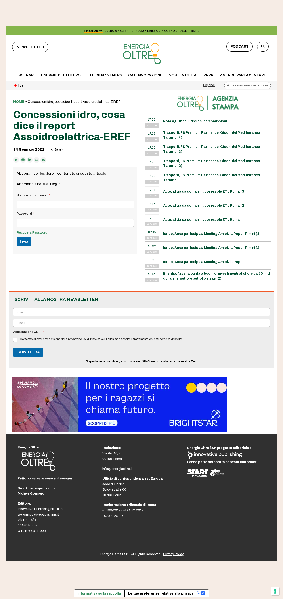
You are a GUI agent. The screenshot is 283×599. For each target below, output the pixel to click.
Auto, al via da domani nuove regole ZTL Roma (201, 219)
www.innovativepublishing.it (38, 514)
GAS (123, 30)
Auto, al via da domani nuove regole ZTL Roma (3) (204, 191)
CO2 (167, 30)
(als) (59, 149)
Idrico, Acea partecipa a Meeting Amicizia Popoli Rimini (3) (212, 234)
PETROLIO (137, 30)
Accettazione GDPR (28, 331)
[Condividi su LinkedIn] (30, 160)
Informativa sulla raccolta (99, 593)
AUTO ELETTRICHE (186, 30)
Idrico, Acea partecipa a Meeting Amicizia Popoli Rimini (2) (212, 247)
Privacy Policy (173, 554)
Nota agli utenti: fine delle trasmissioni (195, 121)
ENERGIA (111, 30)
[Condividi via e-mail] (43, 160)
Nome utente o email (33, 195)
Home (18, 102)
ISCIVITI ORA (28, 352)
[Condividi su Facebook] (23, 160)
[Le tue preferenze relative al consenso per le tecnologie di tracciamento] (275, 591)
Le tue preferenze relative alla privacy (161, 593)
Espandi (209, 85)
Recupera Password (32, 232)
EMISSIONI (154, 30)
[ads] (119, 431)
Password (25, 213)
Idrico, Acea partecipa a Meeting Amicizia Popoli (203, 262)
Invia (24, 241)
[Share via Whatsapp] (37, 160)
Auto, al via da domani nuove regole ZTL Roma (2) (204, 205)
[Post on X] (16, 160)
